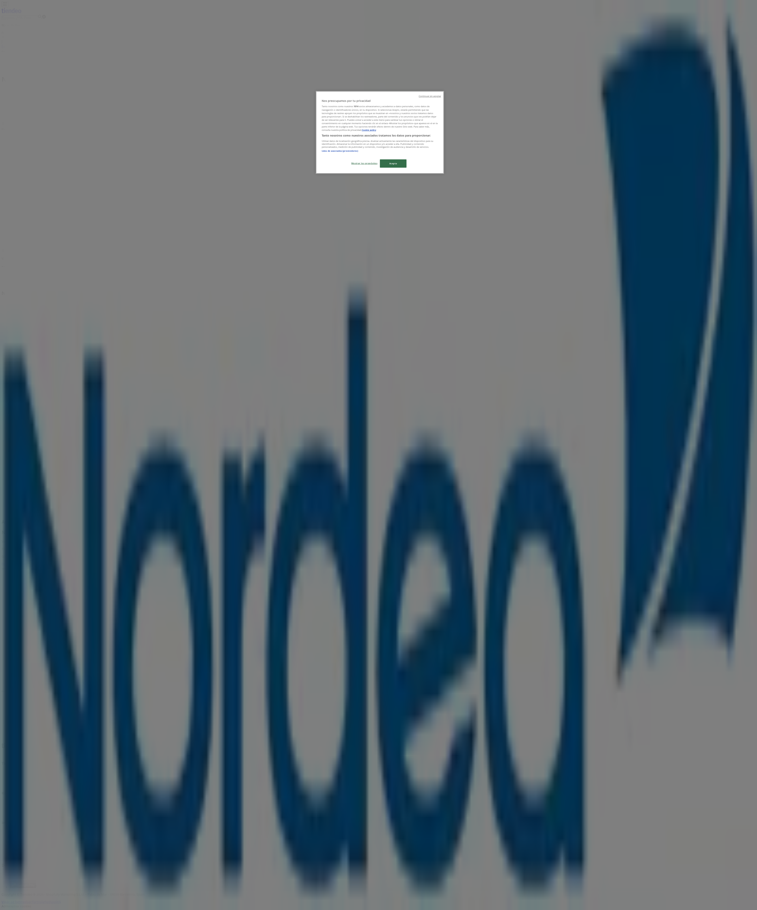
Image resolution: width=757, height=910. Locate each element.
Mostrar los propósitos (364, 163)
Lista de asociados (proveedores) (340, 150)
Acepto (393, 163)
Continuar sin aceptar (430, 96)
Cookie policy (369, 129)
